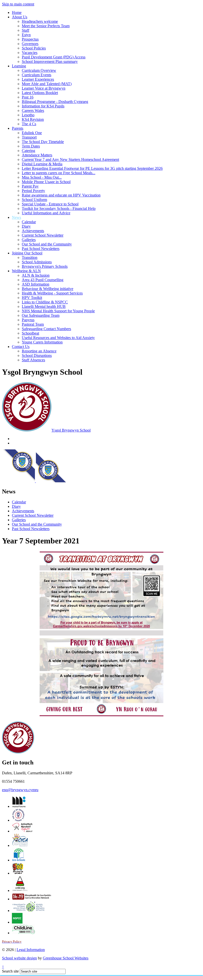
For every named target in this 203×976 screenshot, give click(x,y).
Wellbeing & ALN (26, 271)
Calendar (29, 222)
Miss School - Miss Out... (42, 177)
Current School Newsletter (42, 235)
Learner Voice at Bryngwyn (43, 88)
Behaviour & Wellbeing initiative (47, 289)
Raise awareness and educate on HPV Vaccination (61, 195)
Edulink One (32, 133)
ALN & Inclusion (36, 275)
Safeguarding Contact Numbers (46, 329)
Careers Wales (33, 110)
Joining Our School (27, 253)
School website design (19, 958)
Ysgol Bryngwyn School (71, 430)
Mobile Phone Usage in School (46, 182)
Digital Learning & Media (42, 164)
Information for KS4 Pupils (43, 106)
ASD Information (35, 284)
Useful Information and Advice (46, 213)
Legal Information (31, 950)
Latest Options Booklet (40, 93)
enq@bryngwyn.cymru (20, 790)
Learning (19, 66)
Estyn (26, 35)
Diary (26, 226)
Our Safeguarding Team (40, 315)
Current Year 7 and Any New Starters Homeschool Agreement (70, 159)
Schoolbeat (30, 333)
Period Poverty (33, 191)
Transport (29, 137)
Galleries (29, 240)
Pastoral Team (33, 324)
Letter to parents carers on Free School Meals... (58, 173)
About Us (19, 17)
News (16, 217)
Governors (30, 44)
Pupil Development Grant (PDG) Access (53, 57)
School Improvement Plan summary (50, 61)
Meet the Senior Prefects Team (46, 26)
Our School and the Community (47, 244)
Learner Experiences (38, 79)
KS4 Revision (33, 119)
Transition (29, 257)
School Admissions (37, 262)
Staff (25, 30)
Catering (28, 150)
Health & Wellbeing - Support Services (52, 293)
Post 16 (27, 97)
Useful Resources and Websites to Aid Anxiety (58, 338)
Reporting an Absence (39, 351)
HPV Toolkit (32, 297)
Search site (10, 971)
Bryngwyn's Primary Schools (45, 266)
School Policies (34, 48)
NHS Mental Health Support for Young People (58, 311)
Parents (17, 128)
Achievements (33, 231)
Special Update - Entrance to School (50, 204)
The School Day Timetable (43, 142)
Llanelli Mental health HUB (44, 306)
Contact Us (20, 346)
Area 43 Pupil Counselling (42, 280)
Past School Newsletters (40, 248)
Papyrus (28, 320)
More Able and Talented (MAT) (47, 84)
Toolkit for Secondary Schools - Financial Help (59, 208)
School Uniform (34, 199)
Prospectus (30, 39)
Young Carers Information (42, 342)
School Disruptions (37, 355)
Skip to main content (18, 4)
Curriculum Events (36, 75)
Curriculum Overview (39, 70)
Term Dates (31, 146)
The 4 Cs (29, 124)
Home (17, 12)
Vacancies (29, 52)
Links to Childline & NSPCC (45, 302)
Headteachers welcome (40, 21)
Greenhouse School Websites (65, 958)
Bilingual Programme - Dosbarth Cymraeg (55, 101)
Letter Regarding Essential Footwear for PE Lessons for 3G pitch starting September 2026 (92, 168)
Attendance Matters (37, 155)
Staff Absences (33, 360)
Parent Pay (30, 186)
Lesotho (28, 115)
